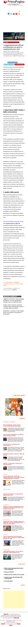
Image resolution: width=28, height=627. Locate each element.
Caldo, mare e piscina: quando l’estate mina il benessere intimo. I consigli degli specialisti (13, 306)
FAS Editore (2, 620)
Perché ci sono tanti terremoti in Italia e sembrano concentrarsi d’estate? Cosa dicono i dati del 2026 (13, 507)
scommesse (16, 282)
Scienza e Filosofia (9, 572)
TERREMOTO (6, 505)
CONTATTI (3, 624)
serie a (17, 284)
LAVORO (5, 474)
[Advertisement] (14, 23)
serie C (5, 285)
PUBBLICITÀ (16, 618)
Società (14, 289)
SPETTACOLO (6, 520)
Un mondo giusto (8, 581)
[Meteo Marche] (6, 588)
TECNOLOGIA (6, 549)
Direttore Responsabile (11, 624)
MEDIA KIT (6, 614)
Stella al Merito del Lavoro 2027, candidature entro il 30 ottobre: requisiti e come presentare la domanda (13, 477)
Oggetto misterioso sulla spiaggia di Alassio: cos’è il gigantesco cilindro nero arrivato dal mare (13, 300)
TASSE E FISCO (7, 489)
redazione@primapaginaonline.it (11, 622)
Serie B (21, 284)
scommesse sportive (9, 284)
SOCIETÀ (5, 535)
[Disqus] (14, 334)
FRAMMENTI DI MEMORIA (9, 422)
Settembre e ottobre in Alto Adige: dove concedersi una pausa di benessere (13, 312)
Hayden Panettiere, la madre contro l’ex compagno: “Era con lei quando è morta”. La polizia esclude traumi (14, 522)
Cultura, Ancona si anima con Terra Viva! (14, 574)
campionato (9, 282)
